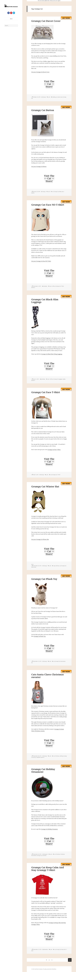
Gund (61, 661)
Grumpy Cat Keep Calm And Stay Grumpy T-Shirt (47, 869)
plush (64, 661)
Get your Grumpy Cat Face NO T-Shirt (41, 261)
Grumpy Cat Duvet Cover (46, 21)
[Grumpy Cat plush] (49, 594)
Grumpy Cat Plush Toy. (40, 636)
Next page (70, 960)
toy (32, 662)
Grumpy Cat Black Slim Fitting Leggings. (51, 354)
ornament (44, 855)
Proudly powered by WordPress (49, 969)
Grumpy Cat (56, 191)
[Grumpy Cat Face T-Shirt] (49, 407)
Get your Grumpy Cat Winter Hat (40, 539)
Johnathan (45, 286)
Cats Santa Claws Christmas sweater (47, 676)
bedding (54, 97)
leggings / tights (62, 379)
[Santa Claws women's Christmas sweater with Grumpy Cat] (49, 692)
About (11, 18)
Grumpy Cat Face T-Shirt (45, 392)
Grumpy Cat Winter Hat (45, 486)
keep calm (63, 949)
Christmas (57, 756)
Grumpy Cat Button (42, 110)
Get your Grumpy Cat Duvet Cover (40, 72)
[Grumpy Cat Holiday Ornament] (49, 787)
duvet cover (60, 97)
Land (49, 97)
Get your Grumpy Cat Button (38, 166)
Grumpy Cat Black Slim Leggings (44, 301)
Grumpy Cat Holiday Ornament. (49, 829)
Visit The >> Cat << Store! (49, 84)
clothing (61, 756)
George (44, 97)
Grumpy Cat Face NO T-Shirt (47, 204)
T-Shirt (62, 286)
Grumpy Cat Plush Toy (44, 579)
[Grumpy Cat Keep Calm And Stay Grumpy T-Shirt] (49, 884)
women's (33, 287)
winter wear (33, 567)
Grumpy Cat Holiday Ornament (43, 770)
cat (56, 97)
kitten (60, 191)
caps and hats (56, 565)
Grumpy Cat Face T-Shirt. (54, 449)
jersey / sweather (36, 757)
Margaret (46, 854)
